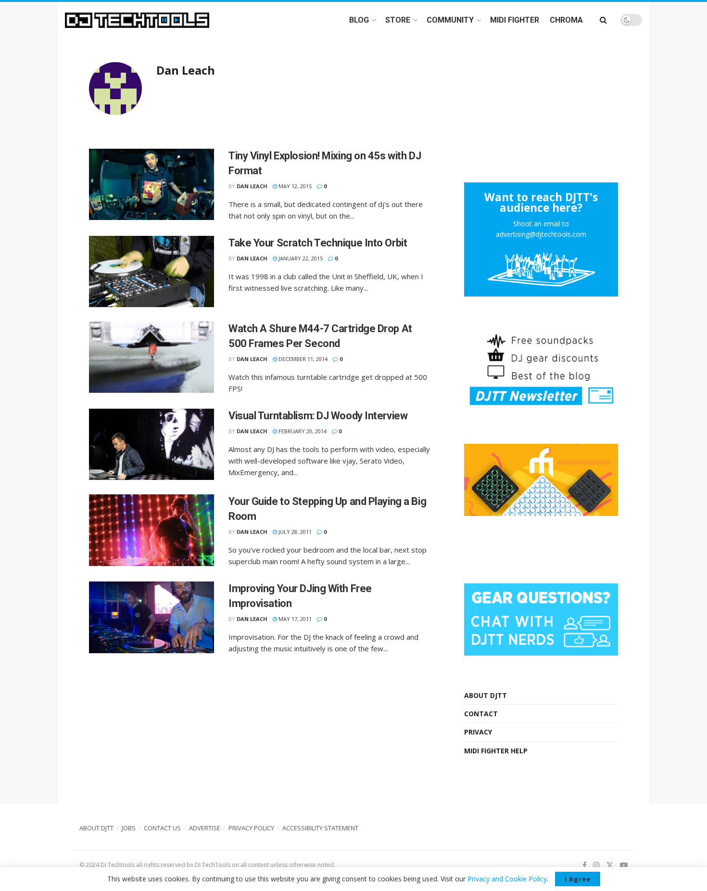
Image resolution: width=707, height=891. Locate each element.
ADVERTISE (204, 828)
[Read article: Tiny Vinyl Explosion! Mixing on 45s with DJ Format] (151, 184)
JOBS (129, 828)
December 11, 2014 (302, 358)
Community (450, 20)
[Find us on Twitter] (610, 865)
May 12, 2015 (294, 186)
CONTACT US (162, 828)
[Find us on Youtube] (624, 865)
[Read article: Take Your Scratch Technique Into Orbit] (151, 271)
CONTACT (481, 713)
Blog (359, 20)
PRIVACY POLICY (251, 828)
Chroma (566, 20)
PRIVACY (478, 731)
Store (397, 20)
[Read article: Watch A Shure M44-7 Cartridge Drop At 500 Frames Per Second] (151, 357)
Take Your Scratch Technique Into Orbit (317, 243)
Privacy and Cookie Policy (507, 878)
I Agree (578, 879)
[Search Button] (603, 20)
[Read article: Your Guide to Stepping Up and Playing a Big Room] (151, 530)
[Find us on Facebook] (584, 865)
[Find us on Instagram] (596, 865)
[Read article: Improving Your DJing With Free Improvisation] (151, 617)
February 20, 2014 (302, 431)
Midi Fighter (514, 20)
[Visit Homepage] (137, 20)
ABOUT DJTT (485, 695)
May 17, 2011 (294, 618)
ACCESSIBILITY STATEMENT (320, 828)
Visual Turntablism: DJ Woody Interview (317, 416)
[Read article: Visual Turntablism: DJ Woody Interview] (151, 444)
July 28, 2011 (294, 531)
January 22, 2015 (300, 258)
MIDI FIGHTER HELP (496, 750)
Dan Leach (252, 186)
